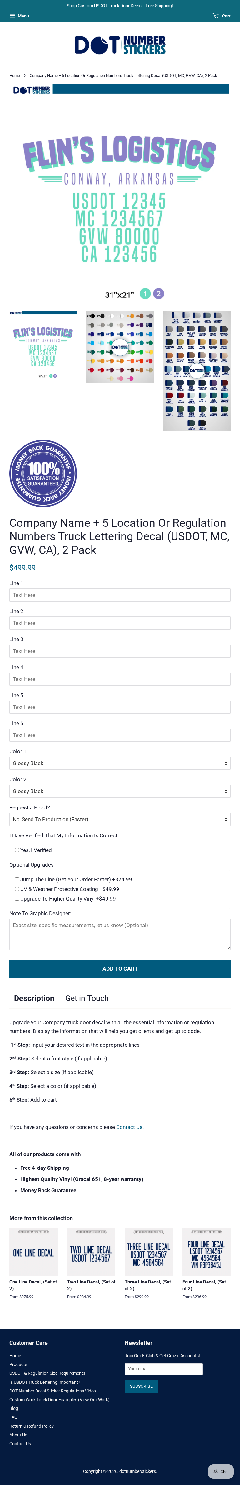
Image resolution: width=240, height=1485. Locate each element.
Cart (226, 15)
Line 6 (16, 723)
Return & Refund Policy (31, 1426)
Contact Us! (130, 1127)
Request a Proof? (29, 807)
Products (18, 1364)
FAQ (13, 1417)
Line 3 (16, 639)
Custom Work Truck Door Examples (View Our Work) (59, 1399)
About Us (18, 1435)
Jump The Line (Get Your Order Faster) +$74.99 (75, 879)
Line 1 (16, 583)
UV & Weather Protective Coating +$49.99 (69, 889)
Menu (23, 15)
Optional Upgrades (31, 865)
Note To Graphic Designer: (40, 913)
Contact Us (20, 1443)
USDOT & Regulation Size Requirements (47, 1373)
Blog (13, 1408)
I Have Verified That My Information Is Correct (63, 835)
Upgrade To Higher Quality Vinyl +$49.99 (67, 899)
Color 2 (18, 779)
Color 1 (18, 751)
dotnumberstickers (137, 1471)
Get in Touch (87, 998)
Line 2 (16, 611)
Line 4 (16, 667)
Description (34, 998)
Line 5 (16, 695)
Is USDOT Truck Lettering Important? (44, 1382)
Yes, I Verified (35, 850)
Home (14, 75)
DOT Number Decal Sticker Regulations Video (52, 1391)
